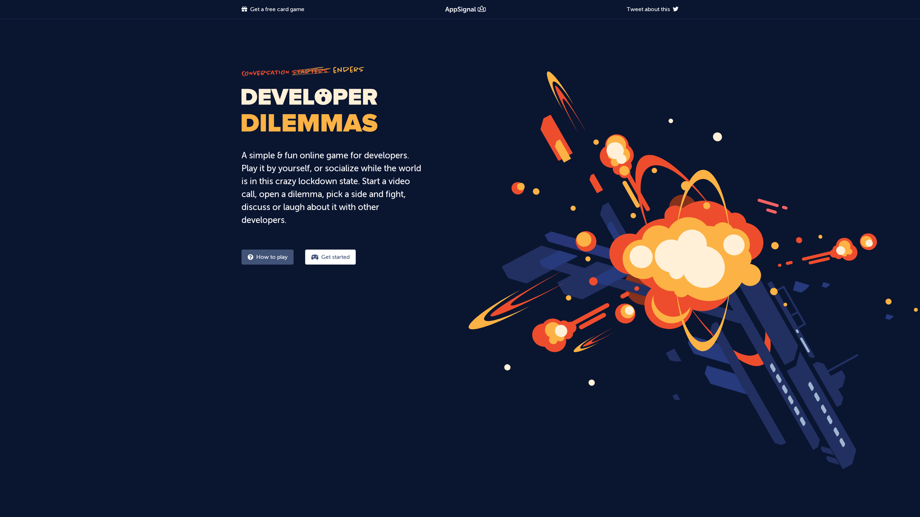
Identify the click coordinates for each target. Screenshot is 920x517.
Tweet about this (648, 9)
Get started (335, 256)
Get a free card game (277, 9)
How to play (272, 256)
